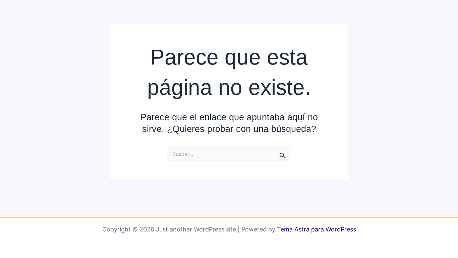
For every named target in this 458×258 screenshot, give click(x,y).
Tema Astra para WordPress (316, 229)
